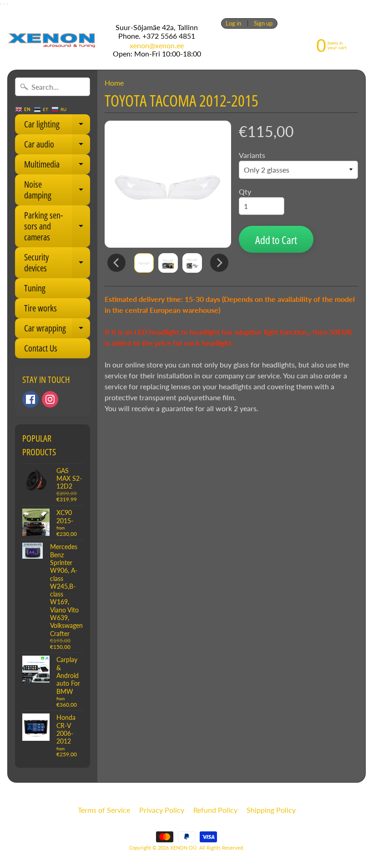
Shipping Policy (271, 809)
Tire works (40, 308)
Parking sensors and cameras (57, 226)
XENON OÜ (183, 848)
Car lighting (57, 126)
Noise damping (57, 190)
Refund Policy (215, 809)
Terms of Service (104, 809)
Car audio (57, 146)
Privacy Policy (161, 809)
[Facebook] (30, 399)
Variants (252, 155)
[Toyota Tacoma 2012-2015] (144, 263)
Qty (245, 191)
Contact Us (40, 348)
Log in (233, 23)
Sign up (263, 23)
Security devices (57, 263)
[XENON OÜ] (52, 40)
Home (114, 82)
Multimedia (57, 166)
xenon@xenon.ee (157, 45)
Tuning (34, 288)
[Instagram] (50, 399)
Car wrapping (57, 330)
